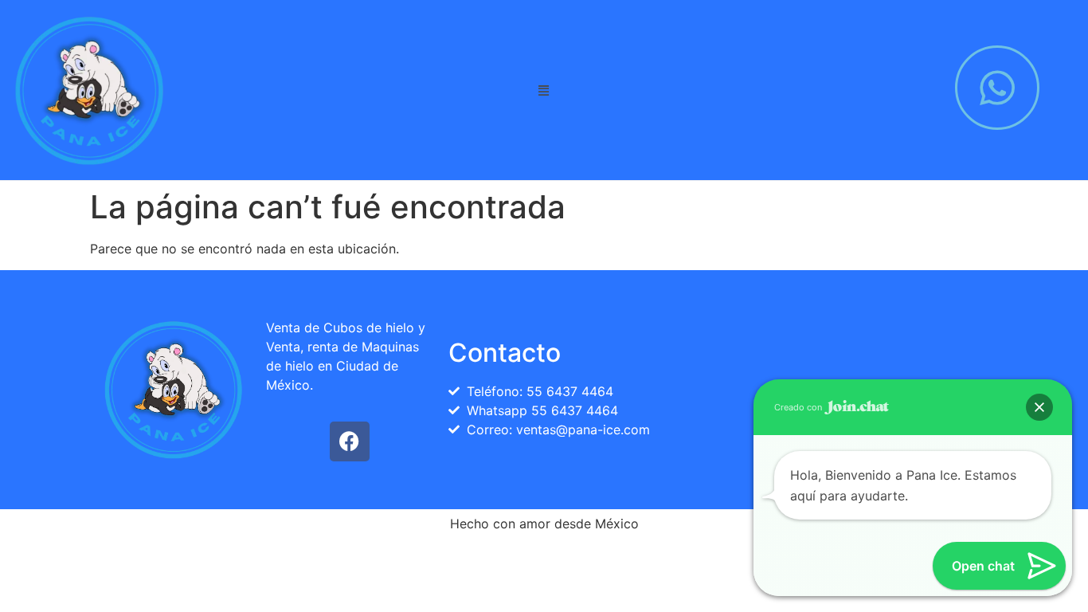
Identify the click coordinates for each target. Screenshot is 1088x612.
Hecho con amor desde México (544, 524)
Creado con (799, 407)
